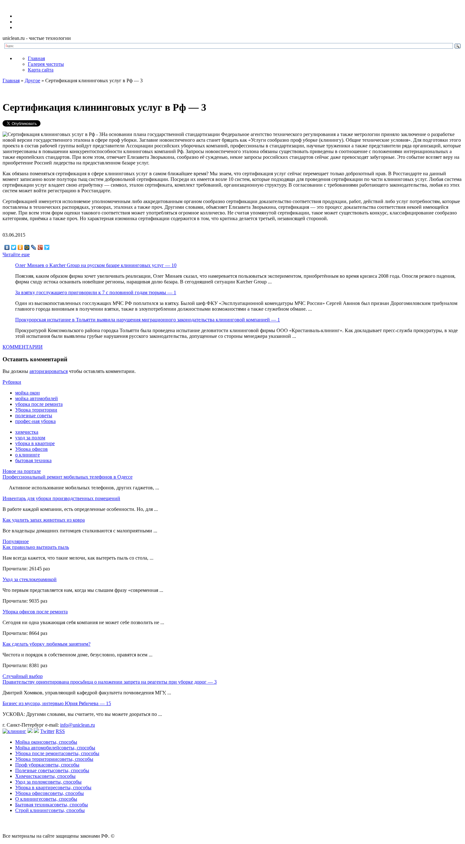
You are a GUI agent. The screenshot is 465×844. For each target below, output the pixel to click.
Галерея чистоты (46, 64)
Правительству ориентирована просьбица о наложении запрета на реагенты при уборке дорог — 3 (110, 682)
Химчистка (45, 776)
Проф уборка (47, 764)
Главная (36, 58)
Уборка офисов (31, 449)
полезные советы (33, 415)
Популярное (16, 541)
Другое (32, 80)
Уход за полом (48, 782)
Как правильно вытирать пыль (36, 547)
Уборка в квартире (53, 787)
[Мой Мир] (27, 247)
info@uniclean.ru (77, 725)
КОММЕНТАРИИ (23, 347)
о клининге (27, 454)
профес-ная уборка (35, 421)
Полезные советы (52, 770)
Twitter (47, 731)
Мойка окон (46, 742)
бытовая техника (33, 460)
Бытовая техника (51, 804)
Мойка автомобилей (55, 747)
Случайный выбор (23, 676)
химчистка (26, 432)
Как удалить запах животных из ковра (44, 520)
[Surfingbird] (47, 247)
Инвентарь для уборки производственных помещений (61, 498)
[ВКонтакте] (7, 247)
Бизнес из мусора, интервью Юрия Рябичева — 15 (57, 703)
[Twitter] (13, 247)
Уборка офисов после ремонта (35, 611)
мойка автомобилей (36, 398)
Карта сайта (40, 69)
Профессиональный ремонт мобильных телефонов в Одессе (68, 477)
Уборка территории (36, 410)
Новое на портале (22, 471)
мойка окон (27, 392)
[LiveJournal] (33, 247)
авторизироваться (48, 371)
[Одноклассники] (20, 247)
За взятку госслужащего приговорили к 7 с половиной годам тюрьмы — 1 (95, 292)
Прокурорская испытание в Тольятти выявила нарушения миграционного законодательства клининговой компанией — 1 (147, 319)
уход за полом (30, 437)
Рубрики (12, 382)
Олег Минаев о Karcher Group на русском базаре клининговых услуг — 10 (96, 265)
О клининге (46, 799)
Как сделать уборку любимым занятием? (46, 644)
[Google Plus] (40, 247)
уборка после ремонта (39, 404)
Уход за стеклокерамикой (30, 579)
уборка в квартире (35, 443)
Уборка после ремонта (57, 753)
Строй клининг (50, 810)
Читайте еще (16, 254)
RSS (60, 731)
